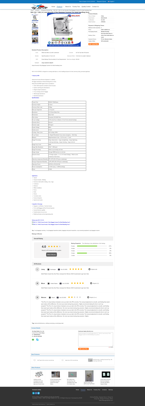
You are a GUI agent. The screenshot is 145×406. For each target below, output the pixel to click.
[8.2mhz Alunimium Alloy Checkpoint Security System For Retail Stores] (56, 374)
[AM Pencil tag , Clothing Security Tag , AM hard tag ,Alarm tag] (90, 360)
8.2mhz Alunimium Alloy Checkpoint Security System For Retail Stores (55, 382)
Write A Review (51, 254)
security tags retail (59, 323)
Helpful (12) (96, 283)
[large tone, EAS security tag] (62, 360)
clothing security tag (50, 323)
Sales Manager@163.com (106, 400)
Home (53, 6)
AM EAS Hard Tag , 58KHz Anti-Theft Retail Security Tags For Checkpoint (89, 384)
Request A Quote (101, 1)
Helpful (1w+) (93, 297)
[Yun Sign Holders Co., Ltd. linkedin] (33, 393)
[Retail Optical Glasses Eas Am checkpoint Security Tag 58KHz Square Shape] (106, 374)
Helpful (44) (94, 269)
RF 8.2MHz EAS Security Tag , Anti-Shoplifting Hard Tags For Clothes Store (72, 382)
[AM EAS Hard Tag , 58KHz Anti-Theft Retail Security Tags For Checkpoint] (89, 376)
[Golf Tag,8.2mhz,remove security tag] (34, 360)
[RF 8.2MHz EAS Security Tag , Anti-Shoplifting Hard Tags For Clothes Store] (72, 374)
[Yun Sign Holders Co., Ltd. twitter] (38, 393)
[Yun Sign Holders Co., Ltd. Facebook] (36, 393)
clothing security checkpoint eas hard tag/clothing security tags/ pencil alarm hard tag (39, 382)
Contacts (104, 389)
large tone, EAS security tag (71, 360)
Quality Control (86, 6)
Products (59, 6)
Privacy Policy (36, 396)
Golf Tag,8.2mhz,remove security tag (45, 360)
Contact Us (95, 6)
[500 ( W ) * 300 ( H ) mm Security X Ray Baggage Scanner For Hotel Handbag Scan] (35, 17)
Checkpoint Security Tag (46, 10)
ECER (80, 398)
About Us (68, 6)
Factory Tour (76, 6)
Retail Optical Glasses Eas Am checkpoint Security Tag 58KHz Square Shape (106, 382)
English (112, 1)
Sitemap (110, 389)
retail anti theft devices (40, 323)
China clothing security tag (48, 396)
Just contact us (51, 404)
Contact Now (91, 43)
